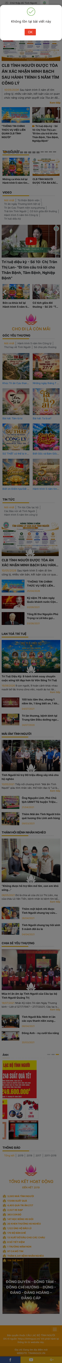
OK (30, 32)
